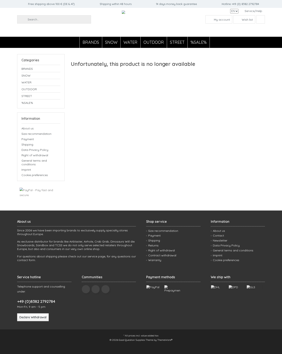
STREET (26, 96)
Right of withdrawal (34, 155)
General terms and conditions (34, 162)
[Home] (76, 42)
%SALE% (27, 103)
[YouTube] (95, 289)
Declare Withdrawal (32, 317)
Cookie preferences (34, 175)
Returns (153, 245)
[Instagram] (105, 289)
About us (27, 128)
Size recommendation (36, 134)
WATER (26, 82)
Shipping (27, 144)
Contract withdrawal (162, 255)
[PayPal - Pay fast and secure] (41, 193)
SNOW (26, 75)
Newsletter (220, 240)
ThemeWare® (164, 339)
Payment (27, 139)
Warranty (154, 260)
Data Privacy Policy (34, 150)
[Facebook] (86, 289)
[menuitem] (253, 11)
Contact (218, 235)
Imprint (26, 170)
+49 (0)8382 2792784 (36, 301)
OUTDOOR (29, 89)
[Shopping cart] (260, 19)
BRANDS (27, 69)
